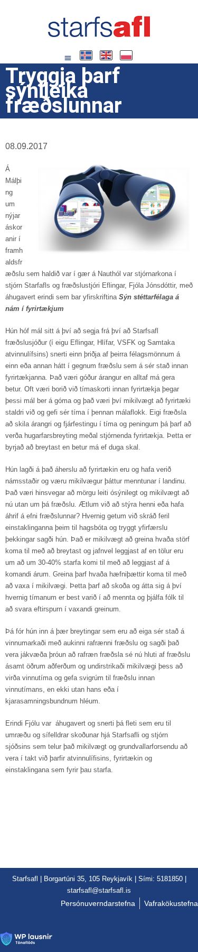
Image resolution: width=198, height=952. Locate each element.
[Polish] (127, 55)
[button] (68, 58)
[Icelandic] (86, 55)
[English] (107, 55)
